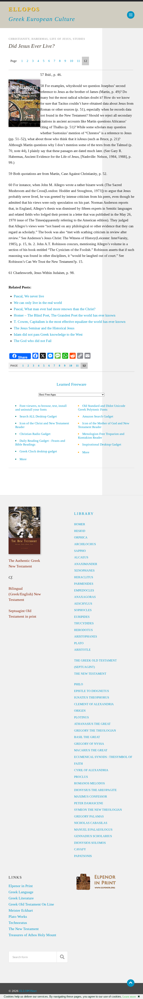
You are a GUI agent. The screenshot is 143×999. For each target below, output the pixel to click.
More (25, 459)
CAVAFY (80, 849)
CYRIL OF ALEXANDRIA (91, 770)
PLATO (79, 643)
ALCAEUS (81, 557)
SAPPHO (80, 550)
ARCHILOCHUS (85, 544)
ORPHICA (81, 537)
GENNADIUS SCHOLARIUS (93, 836)
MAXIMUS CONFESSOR (90, 796)
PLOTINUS (81, 717)
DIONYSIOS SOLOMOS (90, 842)
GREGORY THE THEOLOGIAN (95, 730)
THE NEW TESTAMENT (90, 673)
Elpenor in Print (21, 886)
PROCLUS (81, 776)
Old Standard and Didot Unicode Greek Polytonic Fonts (101, 407)
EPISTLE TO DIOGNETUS (91, 691)
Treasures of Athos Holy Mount (32, 935)
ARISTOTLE (82, 649)
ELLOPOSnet (28, 991)
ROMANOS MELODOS (89, 783)
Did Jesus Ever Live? (32, 46)
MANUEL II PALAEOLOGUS (93, 829)
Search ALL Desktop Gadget (38, 416)
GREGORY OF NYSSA (89, 743)
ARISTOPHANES (85, 636)
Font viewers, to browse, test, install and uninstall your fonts (41, 407)
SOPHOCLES (83, 610)
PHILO (78, 684)
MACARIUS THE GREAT (90, 750)
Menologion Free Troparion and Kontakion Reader (101, 435)
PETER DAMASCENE (88, 803)
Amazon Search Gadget (97, 416)
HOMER (79, 524)
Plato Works (18, 916)
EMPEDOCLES (84, 590)
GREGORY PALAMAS (89, 816)
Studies (79, 38)
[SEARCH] (62, 957)
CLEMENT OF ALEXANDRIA (94, 704)
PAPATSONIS (83, 856)
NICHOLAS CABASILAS (90, 822)
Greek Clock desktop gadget (38, 451)
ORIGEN (80, 710)
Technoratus (18, 923)
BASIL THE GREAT (87, 737)
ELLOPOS (24, 9)
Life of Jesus (60, 38)
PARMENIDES (83, 583)
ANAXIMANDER (85, 564)
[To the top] (130, 983)
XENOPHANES (84, 570)
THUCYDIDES (84, 623)
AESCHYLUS (83, 603)
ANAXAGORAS (85, 596)
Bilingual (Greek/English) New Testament (25, 594)
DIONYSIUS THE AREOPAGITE (95, 790)
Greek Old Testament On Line (31, 904)
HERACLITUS (83, 577)
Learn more (129, 996)
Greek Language (21, 892)
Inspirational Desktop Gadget (101, 444)
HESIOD (79, 530)
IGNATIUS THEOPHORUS (91, 697)
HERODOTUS (83, 630)
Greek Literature (21, 898)
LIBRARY (84, 513)
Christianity (19, 38)
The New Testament (24, 929)
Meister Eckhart (21, 910)
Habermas (39, 38)
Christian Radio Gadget (35, 434)
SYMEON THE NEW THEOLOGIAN (98, 809)
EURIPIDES (82, 616)
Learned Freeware (71, 384)
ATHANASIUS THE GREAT (92, 723)
